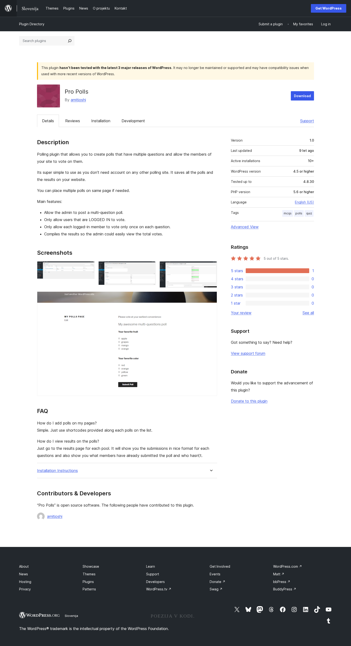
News (23, 574)
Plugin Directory (31, 24)
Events (215, 574)
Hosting (25, 582)
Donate (217, 582)
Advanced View (245, 226)
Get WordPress (328, 8)
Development (133, 120)
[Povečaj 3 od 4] (210, 267)
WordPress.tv (158, 589)
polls (298, 213)
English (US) (304, 202)
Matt (278, 574)
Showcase (91, 566)
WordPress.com (287, 566)
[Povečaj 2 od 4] (149, 267)
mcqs (288, 213)
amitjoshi (78, 99)
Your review (241, 312)
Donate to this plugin (249, 401)
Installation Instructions (57, 470)
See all (308, 312)
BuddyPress (284, 589)
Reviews (72, 120)
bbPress (281, 582)
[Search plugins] (69, 41)
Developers (155, 582)
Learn (150, 566)
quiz (309, 213)
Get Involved (220, 566)
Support (307, 120)
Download (302, 96)
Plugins (88, 582)
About (24, 566)
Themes (89, 574)
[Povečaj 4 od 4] (210, 298)
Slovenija (71, 616)
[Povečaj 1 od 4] (88, 267)
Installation (100, 120)
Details (48, 120)
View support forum (248, 353)
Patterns (89, 589)
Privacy (25, 589)
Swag (216, 589)
